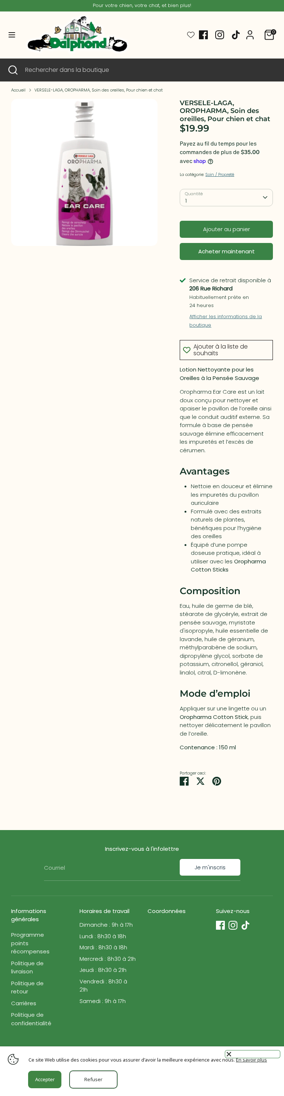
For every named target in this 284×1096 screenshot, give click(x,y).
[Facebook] (203, 34)
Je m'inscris (210, 867)
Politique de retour (27, 987)
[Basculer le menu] (11, 34)
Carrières (23, 1003)
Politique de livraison (27, 967)
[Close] (252, 1054)
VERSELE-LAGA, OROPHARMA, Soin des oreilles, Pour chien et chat (98, 90)
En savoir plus (251, 1059)
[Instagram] (219, 34)
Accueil (18, 90)
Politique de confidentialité (31, 1019)
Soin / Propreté (219, 174)
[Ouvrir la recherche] (13, 70)
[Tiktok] (235, 34)
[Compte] (250, 31)
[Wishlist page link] (191, 35)
